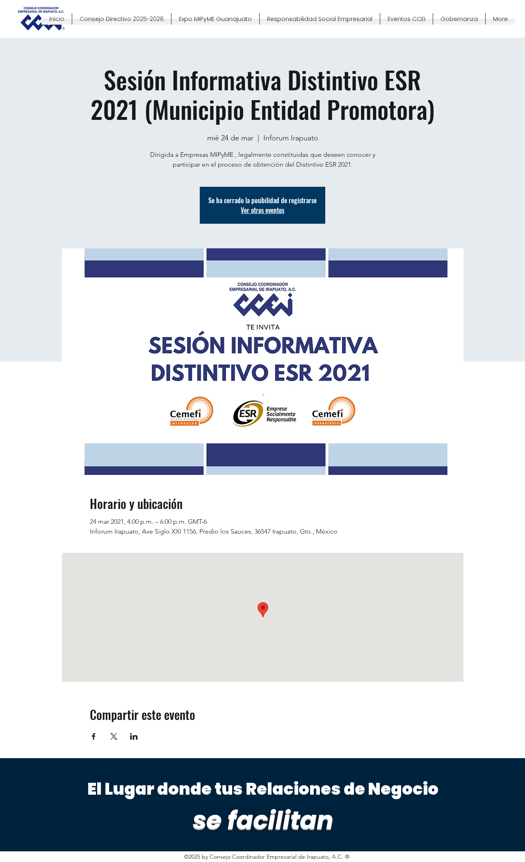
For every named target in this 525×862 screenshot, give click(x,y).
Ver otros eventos (262, 210)
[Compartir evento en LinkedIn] (134, 736)
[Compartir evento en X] (114, 736)
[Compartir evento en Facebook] (94, 736)
